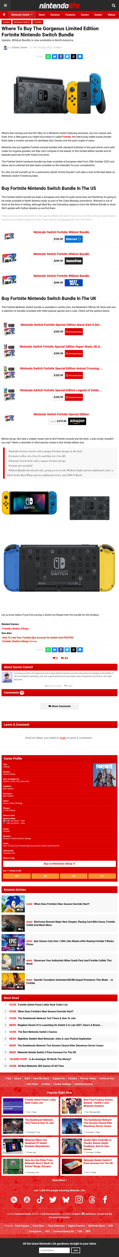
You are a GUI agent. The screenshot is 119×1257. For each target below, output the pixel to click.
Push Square (22, 1225)
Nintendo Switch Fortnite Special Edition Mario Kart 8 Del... (61, 325)
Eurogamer (35, 1231)
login (63, 738)
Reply (69, 686)
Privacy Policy (88, 1078)
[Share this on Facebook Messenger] (80, 56)
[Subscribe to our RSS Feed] (14, 1200)
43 (66, 658)
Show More (59, 1180)
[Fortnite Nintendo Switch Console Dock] (89, 503)
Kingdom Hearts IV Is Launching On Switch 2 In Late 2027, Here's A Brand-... (56, 1025)
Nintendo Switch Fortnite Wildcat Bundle (61, 232)
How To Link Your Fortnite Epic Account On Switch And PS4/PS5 (31, 846)
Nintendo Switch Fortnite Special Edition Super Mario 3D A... (61, 346)
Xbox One (25, 781)
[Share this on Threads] (73, 56)
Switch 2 (7, 781)
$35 (45, 876)
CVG (79, 1231)
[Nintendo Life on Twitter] (53, 1200)
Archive (46, 1084)
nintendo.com (9, 853)
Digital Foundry (76, 1225)
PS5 (13, 781)
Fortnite (38, 22)
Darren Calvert (19, 47)
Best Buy (73, 282)
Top (8, 1078)
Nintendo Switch (22, 22)
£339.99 (58, 397)
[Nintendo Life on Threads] (92, 1200)
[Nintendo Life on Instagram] (79, 1200)
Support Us (59, 1078)
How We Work (41, 1078)
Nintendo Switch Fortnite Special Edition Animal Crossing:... (61, 368)
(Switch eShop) (15, 628)
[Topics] (5, 5)
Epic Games (8, 788)
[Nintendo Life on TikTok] (40, 1200)
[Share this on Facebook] (61, 56)
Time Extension (56, 1225)
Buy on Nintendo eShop (58, 863)
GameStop (73, 261)
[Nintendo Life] (59, 5)
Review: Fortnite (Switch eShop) (17, 838)
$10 (102, 876)
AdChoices (90, 1214)
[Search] (113, 5)
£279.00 (58, 421)
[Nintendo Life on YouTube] (27, 1200)
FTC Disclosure (64, 219)
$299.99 (58, 260)
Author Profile (54, 686)
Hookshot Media (23, 1214)
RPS (88, 1231)
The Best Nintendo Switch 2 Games (33, 1031)
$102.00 (58, 239)
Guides (6, 22)
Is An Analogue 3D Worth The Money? (40, 1059)
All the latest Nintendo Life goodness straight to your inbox (59, 1243)
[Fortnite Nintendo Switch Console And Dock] (59, 94)
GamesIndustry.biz (63, 1231)
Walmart (73, 239)
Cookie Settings (62, 1084)
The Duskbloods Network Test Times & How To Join (42, 1018)
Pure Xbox (38, 1225)
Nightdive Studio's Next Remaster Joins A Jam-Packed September (50, 1038)
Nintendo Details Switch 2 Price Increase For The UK (42, 1052)
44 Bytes (76, 1214)
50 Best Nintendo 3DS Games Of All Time (36, 1066)
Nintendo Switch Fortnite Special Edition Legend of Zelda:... (61, 390)
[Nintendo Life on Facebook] (105, 1200)
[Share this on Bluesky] (54, 56)
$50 (17, 876)
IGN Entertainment (51, 1214)
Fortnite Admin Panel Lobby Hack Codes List (38, 1004)
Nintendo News (96, 1225)
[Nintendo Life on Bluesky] (66, 1200)
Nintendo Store (74, 331)
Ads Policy (32, 1084)
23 (21, 910)
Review (19, 641)
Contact (72, 1078)
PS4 (18, 781)
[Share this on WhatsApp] (48, 56)
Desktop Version (84, 1084)
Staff (27, 1078)
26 (21, 987)
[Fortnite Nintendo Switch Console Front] (29, 503)
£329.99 (58, 331)
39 (21, 948)
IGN (111, 1225)
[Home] (4, 15)
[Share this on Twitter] (67, 56)
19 (21, 968)
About (17, 1078)
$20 (73, 876)
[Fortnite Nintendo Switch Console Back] (59, 568)
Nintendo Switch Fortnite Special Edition (61, 414)
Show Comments (61, 706)
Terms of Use (106, 1078)
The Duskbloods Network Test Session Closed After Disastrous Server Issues (56, 1045)
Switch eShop (9, 774)
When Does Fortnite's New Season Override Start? (41, 1011)
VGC (47, 1231)
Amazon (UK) (77, 421)
